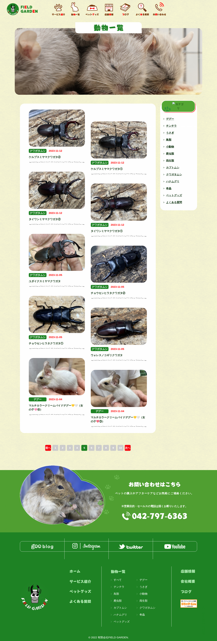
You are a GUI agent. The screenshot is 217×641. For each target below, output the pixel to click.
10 (120, 447)
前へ (48, 447)
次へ (127, 447)
